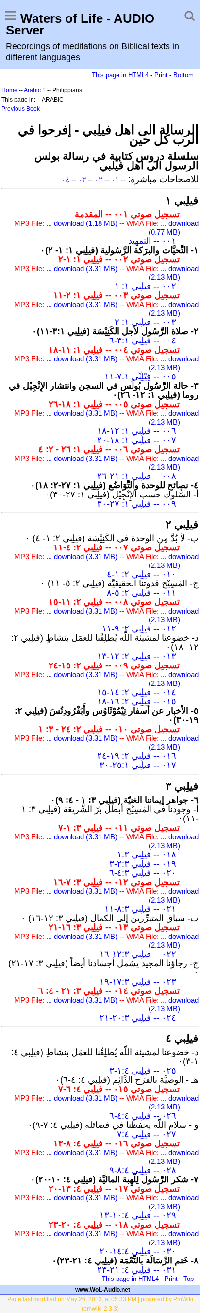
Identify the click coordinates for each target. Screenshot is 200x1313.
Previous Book (20, 108)
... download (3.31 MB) (81, 268)
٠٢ (98, 179)
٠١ (115, 179)
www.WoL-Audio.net (102, 1289)
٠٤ (65, 179)
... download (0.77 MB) (174, 227)
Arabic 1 (35, 90)
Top (188, 1278)
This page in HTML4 (120, 75)
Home (9, 90)
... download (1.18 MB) (81, 223)
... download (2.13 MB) (174, 272)
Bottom (183, 75)
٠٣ (82, 179)
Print (160, 75)
